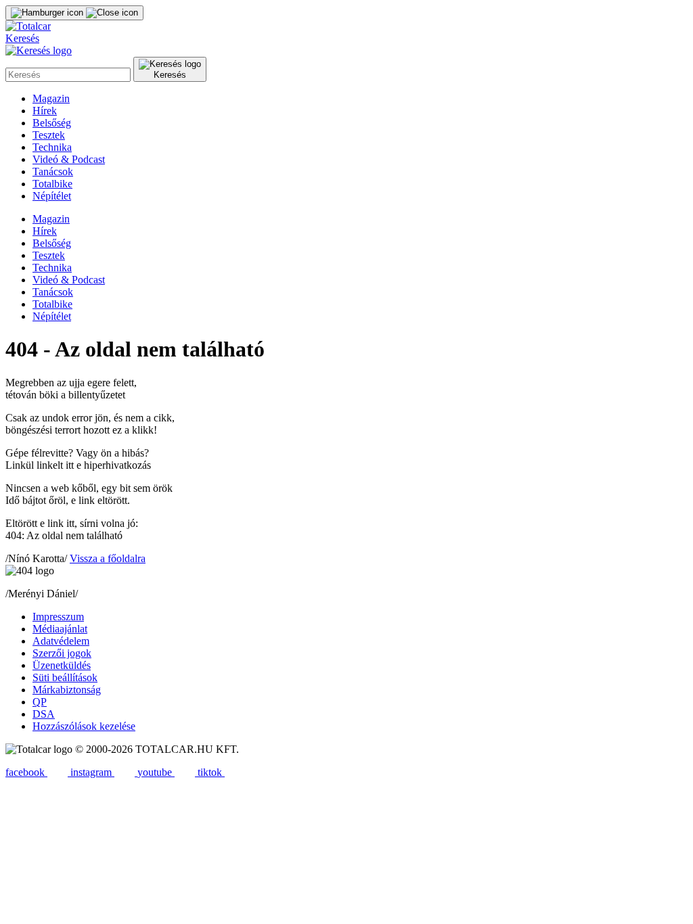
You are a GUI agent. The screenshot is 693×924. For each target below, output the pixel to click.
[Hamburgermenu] (74, 12)
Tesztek (48, 135)
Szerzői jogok (61, 653)
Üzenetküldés (61, 665)
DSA (43, 714)
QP (39, 702)
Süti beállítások (64, 677)
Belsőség (51, 123)
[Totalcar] (28, 26)
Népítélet (51, 196)
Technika (52, 147)
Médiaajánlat (59, 628)
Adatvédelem (60, 641)
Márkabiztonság (66, 689)
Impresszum (58, 616)
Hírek (44, 110)
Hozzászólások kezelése (83, 726)
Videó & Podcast (68, 159)
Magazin (51, 98)
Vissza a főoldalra (108, 558)
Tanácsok (52, 171)
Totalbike (52, 183)
